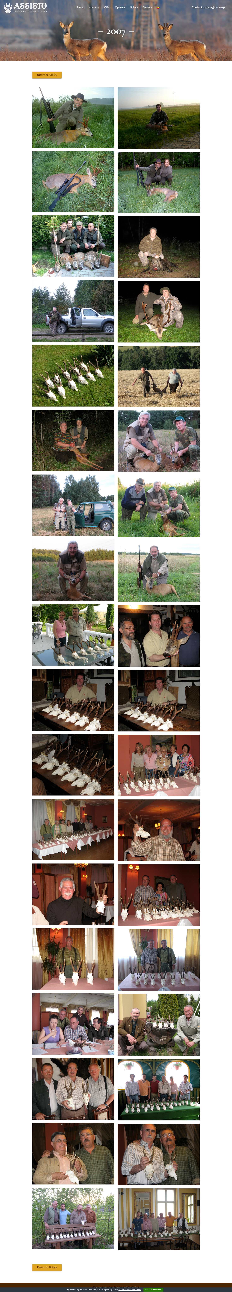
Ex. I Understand (153, 1290)
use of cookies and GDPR (130, 1290)
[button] (47, 75)
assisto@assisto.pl (214, 7)
